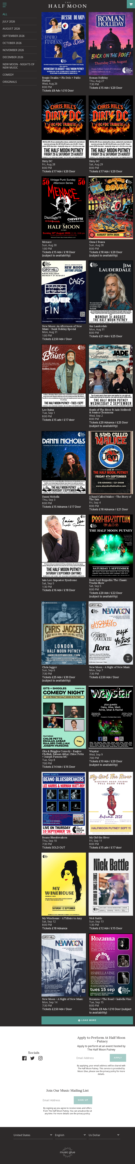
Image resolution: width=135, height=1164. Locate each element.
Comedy (8, 74)
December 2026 (13, 57)
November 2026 (13, 50)
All (5, 14)
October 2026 (12, 43)
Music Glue (83, 1071)
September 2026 (14, 36)
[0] (131, 4)
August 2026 (11, 28)
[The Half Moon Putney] (67, 5)
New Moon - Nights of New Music (18, 65)
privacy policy (109, 1071)
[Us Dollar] (104, 1135)
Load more (88, 1020)
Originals (10, 82)
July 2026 (9, 21)
